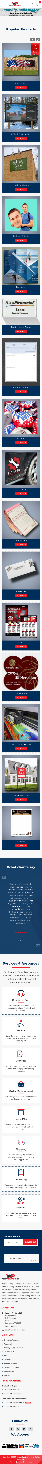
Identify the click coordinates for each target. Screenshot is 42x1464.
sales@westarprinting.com (15, 1330)
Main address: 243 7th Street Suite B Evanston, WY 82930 (13, 1318)
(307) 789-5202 (11, 1326)
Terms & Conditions (25, 1462)
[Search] (32, 4)
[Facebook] (11, 1429)
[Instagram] (18, 1429)
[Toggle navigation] (3, 4)
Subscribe (30, 1242)
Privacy (12, 1462)
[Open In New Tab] (21, 12)
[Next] (38, 39)
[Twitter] (24, 1429)
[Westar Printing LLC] (13, 4)
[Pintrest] (30, 1429)
